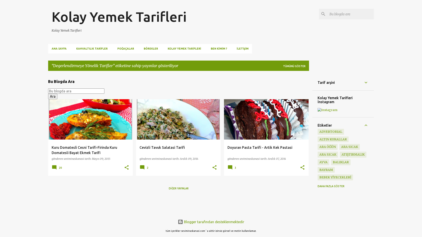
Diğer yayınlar (179, 188)
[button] (126, 168)
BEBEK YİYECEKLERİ (335, 177)
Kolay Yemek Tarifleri (119, 16)
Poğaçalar (125, 48)
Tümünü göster (294, 66)
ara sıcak (349, 147)
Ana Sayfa (59, 48)
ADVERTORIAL (330, 132)
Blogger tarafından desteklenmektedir (213, 222)
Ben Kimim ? (219, 48)
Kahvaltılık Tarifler (92, 48)
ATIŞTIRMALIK (353, 154)
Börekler (151, 48)
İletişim (243, 48)
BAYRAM (326, 170)
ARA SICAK (327, 154)
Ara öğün (327, 147)
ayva (323, 162)
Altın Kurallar (333, 139)
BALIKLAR (341, 162)
